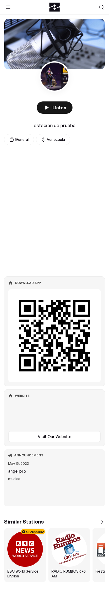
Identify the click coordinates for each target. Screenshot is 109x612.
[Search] (101, 7)
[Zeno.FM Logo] (54, 7)
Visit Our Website (54, 436)
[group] (54, 555)
